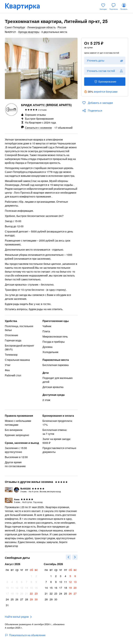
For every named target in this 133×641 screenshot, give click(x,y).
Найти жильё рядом (17, 617)
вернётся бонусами (105, 91)
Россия (62, 27)
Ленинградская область (41, 27)
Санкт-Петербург (15, 27)
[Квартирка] (24, 6)
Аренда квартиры (28, 32)
